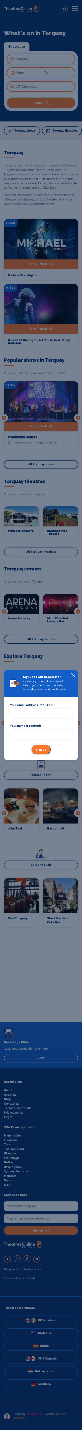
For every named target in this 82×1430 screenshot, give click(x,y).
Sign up (41, 749)
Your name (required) (25, 725)
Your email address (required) (31, 705)
